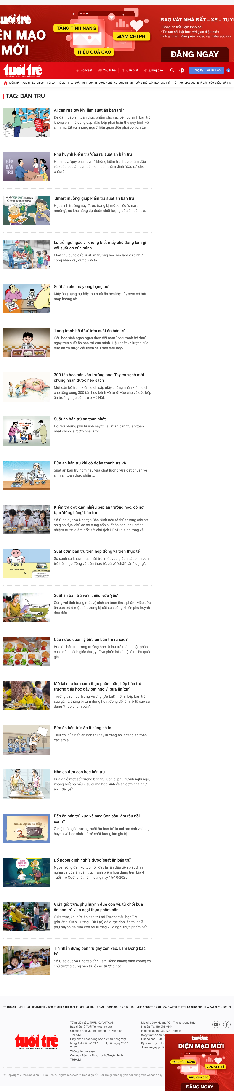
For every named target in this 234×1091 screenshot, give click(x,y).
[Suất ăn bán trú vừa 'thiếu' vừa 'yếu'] (26, 607)
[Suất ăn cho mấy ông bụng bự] (26, 298)
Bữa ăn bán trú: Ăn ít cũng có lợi (83, 728)
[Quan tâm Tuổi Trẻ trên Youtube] (216, 1024)
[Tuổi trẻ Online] (37, 1041)
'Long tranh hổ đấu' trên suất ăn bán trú (90, 330)
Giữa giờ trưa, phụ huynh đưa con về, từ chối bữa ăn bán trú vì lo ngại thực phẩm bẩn (98, 907)
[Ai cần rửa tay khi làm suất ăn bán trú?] (26, 122)
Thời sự (50, 82)
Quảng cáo (155, 70)
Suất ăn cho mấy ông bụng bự (81, 286)
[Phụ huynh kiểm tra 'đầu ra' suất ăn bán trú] (26, 166)
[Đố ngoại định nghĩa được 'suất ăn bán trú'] (26, 872)
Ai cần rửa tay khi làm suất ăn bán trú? (89, 110)
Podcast (86, 70)
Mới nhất (15, 82)
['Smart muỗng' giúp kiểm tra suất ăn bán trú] (26, 210)
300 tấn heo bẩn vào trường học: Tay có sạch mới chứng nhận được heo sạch (99, 378)
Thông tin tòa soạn (82, 1051)
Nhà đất (202, 82)
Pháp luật (74, 82)
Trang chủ (10, 1007)
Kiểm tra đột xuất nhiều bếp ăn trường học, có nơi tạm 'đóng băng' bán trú (99, 510)
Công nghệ (105, 82)
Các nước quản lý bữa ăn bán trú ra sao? (91, 639)
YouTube (109, 70)
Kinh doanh (89, 82)
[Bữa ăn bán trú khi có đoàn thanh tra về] (26, 475)
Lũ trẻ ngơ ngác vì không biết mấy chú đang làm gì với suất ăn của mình (100, 245)
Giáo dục (190, 82)
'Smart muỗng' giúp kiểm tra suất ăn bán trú (94, 198)
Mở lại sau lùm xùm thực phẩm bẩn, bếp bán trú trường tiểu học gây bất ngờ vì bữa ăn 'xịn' (97, 686)
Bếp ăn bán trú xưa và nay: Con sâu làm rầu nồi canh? (97, 819)
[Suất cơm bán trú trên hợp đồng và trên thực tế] (26, 563)
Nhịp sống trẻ (138, 82)
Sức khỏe (215, 82)
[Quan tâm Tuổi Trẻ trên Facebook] (227, 1024)
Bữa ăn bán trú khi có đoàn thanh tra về (90, 463)
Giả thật (227, 82)
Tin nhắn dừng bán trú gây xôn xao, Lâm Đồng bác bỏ (100, 951)
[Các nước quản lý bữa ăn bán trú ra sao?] (26, 651)
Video (40, 82)
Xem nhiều (28, 82)
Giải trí (165, 82)
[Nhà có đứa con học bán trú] (26, 784)
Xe (115, 82)
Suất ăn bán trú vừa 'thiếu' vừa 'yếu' (86, 595)
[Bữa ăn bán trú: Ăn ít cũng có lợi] (26, 740)
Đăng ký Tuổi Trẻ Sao (207, 70)
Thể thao (177, 82)
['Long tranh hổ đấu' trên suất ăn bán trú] (26, 342)
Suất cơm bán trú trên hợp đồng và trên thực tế (97, 551)
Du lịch (123, 82)
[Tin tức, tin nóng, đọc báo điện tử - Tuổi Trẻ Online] (22, 70)
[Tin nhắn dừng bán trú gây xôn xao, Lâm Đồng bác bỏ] (26, 960)
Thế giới (61, 82)
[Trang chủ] (5, 83)
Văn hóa (154, 82)
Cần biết (132, 70)
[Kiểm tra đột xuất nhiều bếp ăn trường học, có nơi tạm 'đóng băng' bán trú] (26, 519)
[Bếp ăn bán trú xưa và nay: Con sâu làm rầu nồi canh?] (26, 828)
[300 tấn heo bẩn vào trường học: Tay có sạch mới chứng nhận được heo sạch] (26, 387)
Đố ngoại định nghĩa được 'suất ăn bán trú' (92, 860)
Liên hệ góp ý (151, 1047)
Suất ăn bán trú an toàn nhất (80, 419)
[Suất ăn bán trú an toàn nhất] (26, 431)
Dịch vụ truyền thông (154, 1043)
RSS (165, 1047)
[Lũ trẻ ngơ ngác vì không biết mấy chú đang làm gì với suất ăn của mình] (26, 254)
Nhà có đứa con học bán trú (79, 772)
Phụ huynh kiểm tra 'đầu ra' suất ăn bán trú (93, 154)
